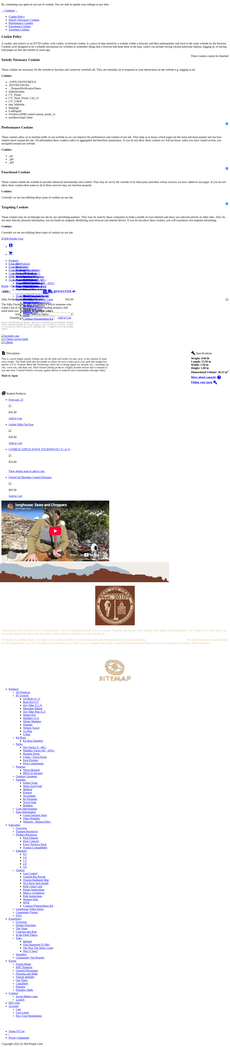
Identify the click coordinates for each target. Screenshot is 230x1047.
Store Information (26, 812)
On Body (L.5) (31, 698)
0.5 (25, 854)
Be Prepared (30, 799)
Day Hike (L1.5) (32, 705)
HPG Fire (14, 276)
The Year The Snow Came (38, 299)
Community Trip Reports (30, 957)
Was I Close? (30, 302)
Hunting (20, 296)
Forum (12, 270)
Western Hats (30, 312)
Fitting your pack (204, 382)
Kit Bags (21, 737)
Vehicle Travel (31, 727)
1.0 (25, 857)
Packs (19, 744)
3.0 (25, 867)
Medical (27, 789)
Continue (9, 10)
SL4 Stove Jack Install (35, 883)
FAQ (19, 915)
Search (51, 291)
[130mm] (7, 342)
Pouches (20, 766)
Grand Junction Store (35, 815)
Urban (26, 734)
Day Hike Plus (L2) (34, 711)
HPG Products (24, 967)
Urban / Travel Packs (35, 757)
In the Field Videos (26, 934)
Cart (18, 283)
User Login (22, 286)
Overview (21, 267)
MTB (26, 315)
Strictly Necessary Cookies (24, 19)
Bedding (28, 805)
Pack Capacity (31, 841)
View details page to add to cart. (27, 471)
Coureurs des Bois (26, 931)
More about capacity (206, 377)
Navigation (29, 795)
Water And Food (32, 786)
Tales (19, 938)
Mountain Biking (32, 708)
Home (4, 286)
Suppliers (21, 954)
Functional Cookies (20, 26)
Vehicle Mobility (25, 977)
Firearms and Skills (27, 283)
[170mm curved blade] (14, 339)
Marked (27, 941)
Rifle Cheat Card (32, 886)
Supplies (21, 779)
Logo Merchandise (26, 808)
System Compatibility (35, 847)
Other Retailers (31, 818)
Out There (21, 980)
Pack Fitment (30, 837)
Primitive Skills (24, 299)
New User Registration (29, 1015)
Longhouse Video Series (30, 909)
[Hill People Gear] (12, 238)
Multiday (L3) (31, 718)
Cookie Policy (17, 16)
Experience (15, 267)
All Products (23, 263)
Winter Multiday (32, 721)
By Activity (22, 695)
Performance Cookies (21, 23)
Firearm (27, 792)
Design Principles (26, 925)
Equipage (21, 850)
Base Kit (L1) (31, 702)
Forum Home (23, 273)
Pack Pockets (30, 760)
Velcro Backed (31, 769)
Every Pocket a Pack (35, 844)
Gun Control (30, 873)
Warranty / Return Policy (37, 821)
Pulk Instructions (32, 309)
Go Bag (27, 731)
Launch (20, 279)
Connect (13, 273)
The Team (21, 928)
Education (14, 263)
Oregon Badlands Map (36, 879)
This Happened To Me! (36, 296)
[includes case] (10, 335)
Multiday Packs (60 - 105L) (38, 750)
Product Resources (26, 834)
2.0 (25, 863)
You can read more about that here (166, 639)
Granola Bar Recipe (34, 876)
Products (14, 260)
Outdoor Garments (26, 776)
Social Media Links (27, 276)
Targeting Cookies (19, 29)
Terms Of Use (17, 1031)
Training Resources (27, 831)
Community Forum (27, 912)
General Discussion (27, 279)
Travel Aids (29, 802)
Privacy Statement (19, 1037)
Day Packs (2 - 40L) (34, 747)
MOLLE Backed (32, 773)
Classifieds (22, 983)
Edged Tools (30, 782)
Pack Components (33, 763)
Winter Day (29, 714)
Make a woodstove (34, 305)
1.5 (25, 860)
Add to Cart (64, 317)
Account (13, 279)
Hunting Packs (31, 753)
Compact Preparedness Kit (38, 318)
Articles (20, 870)
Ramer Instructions (33, 889)
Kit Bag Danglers (33, 740)
